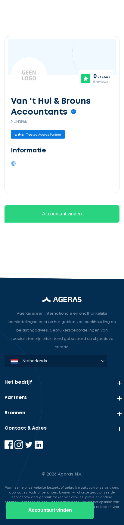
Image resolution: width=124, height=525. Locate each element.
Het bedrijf (18, 382)
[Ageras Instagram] (19, 448)
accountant (23, 224)
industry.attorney (30, 252)
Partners (16, 397)
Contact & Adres (26, 428)
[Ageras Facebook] (9, 448)
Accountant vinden (50, 510)
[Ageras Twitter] (29, 448)
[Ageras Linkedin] (38, 448)
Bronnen (15, 413)
